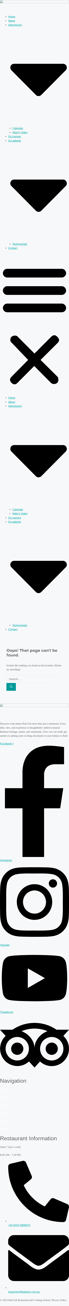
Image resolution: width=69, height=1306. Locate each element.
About (11, 20)
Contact (12, 248)
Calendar (17, 128)
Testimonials (19, 244)
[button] (34, 325)
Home (11, 16)
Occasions (14, 136)
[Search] (11, 687)
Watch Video (19, 132)
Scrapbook (5, 1121)
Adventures (6, 1105)
